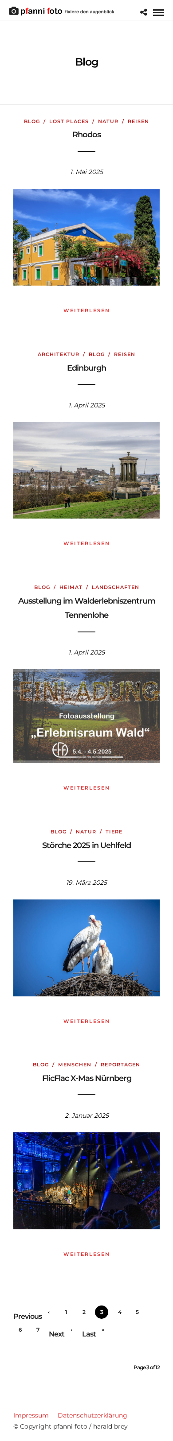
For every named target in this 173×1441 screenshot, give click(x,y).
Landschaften (115, 587)
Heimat (71, 587)
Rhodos (86, 134)
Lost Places (69, 121)
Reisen (138, 121)
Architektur (58, 354)
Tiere (114, 832)
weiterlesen (86, 310)
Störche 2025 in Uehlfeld (86, 845)
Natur (108, 121)
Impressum (31, 1415)
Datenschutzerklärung (92, 1415)
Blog (32, 121)
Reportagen (120, 1064)
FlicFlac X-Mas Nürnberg (86, 1078)
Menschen (74, 1064)
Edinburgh (86, 368)
